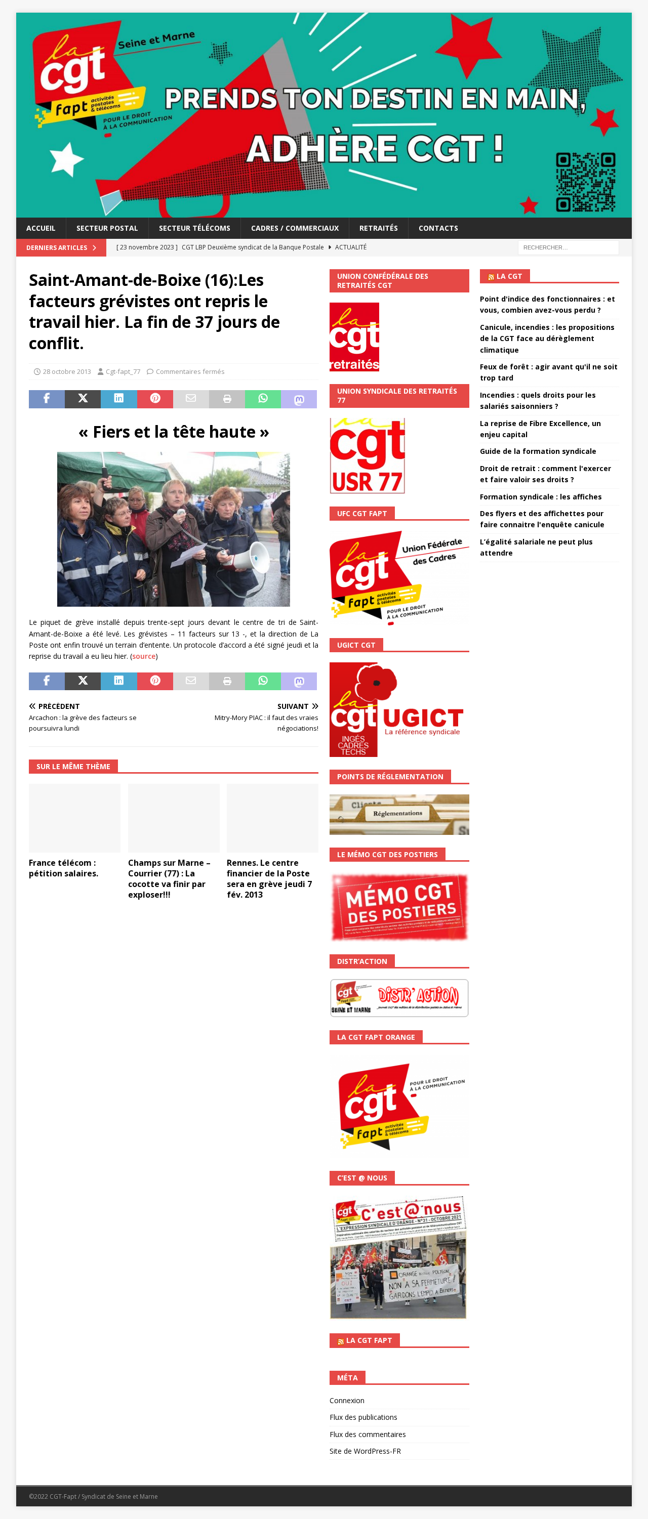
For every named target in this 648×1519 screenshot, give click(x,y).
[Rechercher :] (568, 246)
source (143, 656)
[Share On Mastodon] (299, 399)
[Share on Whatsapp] (263, 399)
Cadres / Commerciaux (295, 228)
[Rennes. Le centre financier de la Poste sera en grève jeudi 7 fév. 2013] (272, 818)
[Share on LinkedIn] (119, 399)
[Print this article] (227, 399)
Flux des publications (363, 1417)
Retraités (378, 228)
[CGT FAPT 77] (324, 211)
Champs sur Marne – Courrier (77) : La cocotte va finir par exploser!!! (169, 878)
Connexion (347, 1400)
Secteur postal (107, 228)
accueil (41, 228)
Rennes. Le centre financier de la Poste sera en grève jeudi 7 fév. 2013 (269, 878)
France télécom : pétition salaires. (63, 868)
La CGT (509, 276)
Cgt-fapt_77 (123, 371)
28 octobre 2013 (67, 371)
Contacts (438, 228)
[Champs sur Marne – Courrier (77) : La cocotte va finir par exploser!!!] (174, 818)
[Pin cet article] (155, 399)
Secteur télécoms (194, 228)
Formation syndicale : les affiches (541, 496)
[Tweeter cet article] (83, 399)
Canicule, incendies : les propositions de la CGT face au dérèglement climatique (547, 338)
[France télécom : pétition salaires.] (74, 818)
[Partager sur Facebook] (47, 399)
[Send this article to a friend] (191, 399)
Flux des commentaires (368, 1434)
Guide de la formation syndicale (538, 451)
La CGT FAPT (369, 1340)
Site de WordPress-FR (365, 1451)
